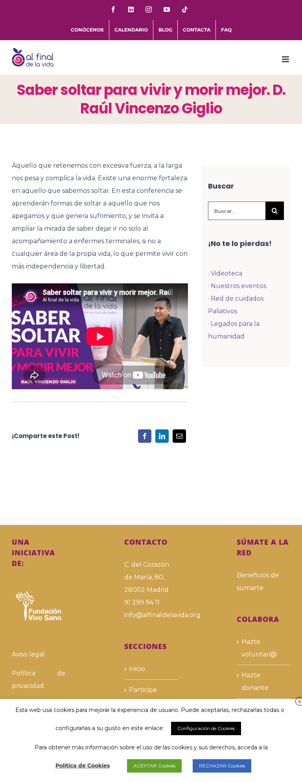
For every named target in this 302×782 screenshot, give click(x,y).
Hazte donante (255, 681)
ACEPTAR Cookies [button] (154, 766)
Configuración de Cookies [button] (206, 728)
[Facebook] (144, 436)
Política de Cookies (82, 765)
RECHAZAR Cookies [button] (222, 766)
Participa (143, 689)
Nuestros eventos (238, 286)
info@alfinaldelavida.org (151, 615)
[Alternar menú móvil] (286, 59)
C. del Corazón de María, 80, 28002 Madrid (146, 577)
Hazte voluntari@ (259, 648)
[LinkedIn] (162, 436)
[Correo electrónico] (179, 436)
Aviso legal (28, 654)
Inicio (137, 669)
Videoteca (226, 273)
